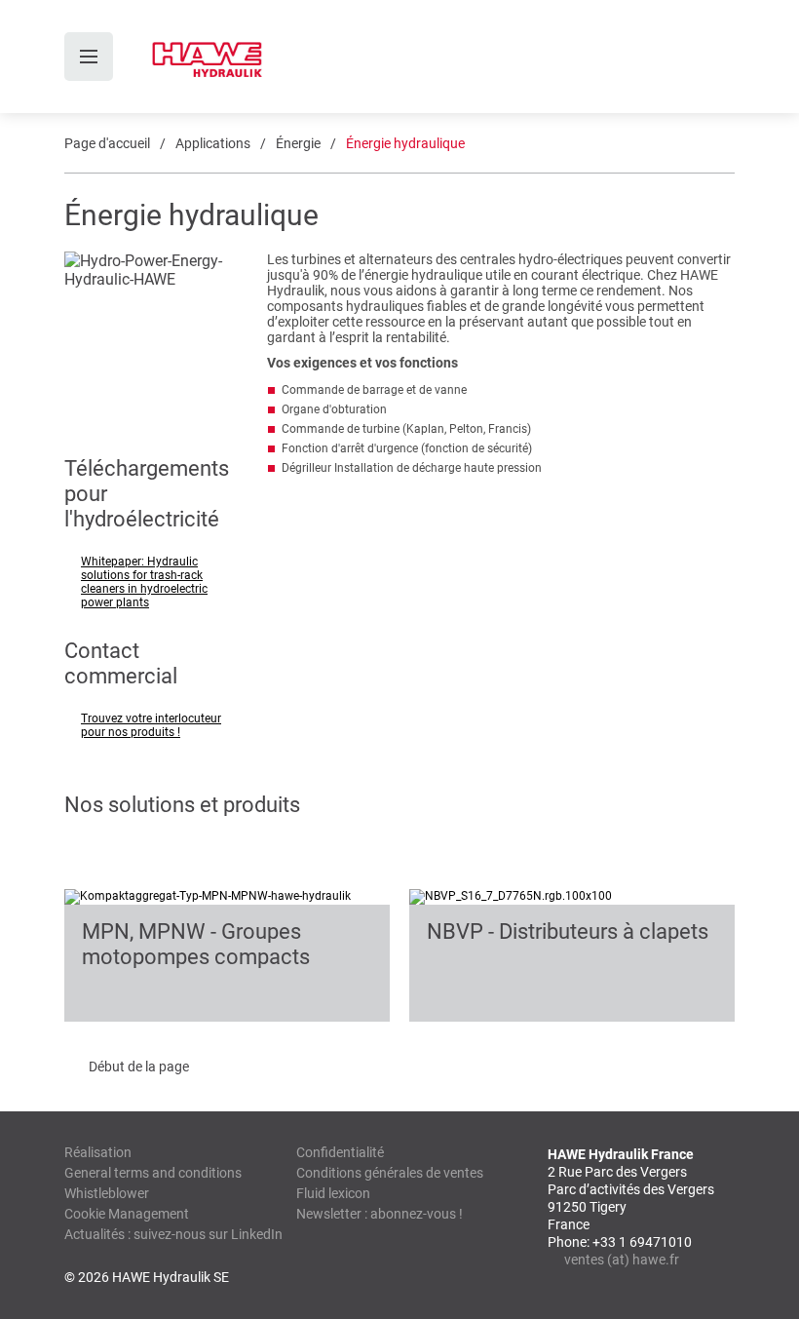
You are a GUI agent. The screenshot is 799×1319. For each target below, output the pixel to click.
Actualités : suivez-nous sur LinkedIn (173, 1234)
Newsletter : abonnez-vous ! (379, 1214)
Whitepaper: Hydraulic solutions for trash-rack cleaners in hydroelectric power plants (144, 582)
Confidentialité (340, 1152)
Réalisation (98, 1152)
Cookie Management (126, 1214)
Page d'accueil (107, 143)
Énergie (298, 143)
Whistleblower (106, 1193)
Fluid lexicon (333, 1193)
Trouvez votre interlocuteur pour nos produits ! (151, 725)
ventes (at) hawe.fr (621, 1259)
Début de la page (139, 1066)
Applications (212, 143)
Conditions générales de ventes (389, 1173)
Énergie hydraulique (405, 143)
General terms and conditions (153, 1173)
